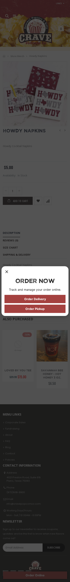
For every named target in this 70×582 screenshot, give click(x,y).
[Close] (6, 273)
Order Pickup (35, 309)
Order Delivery (35, 299)
